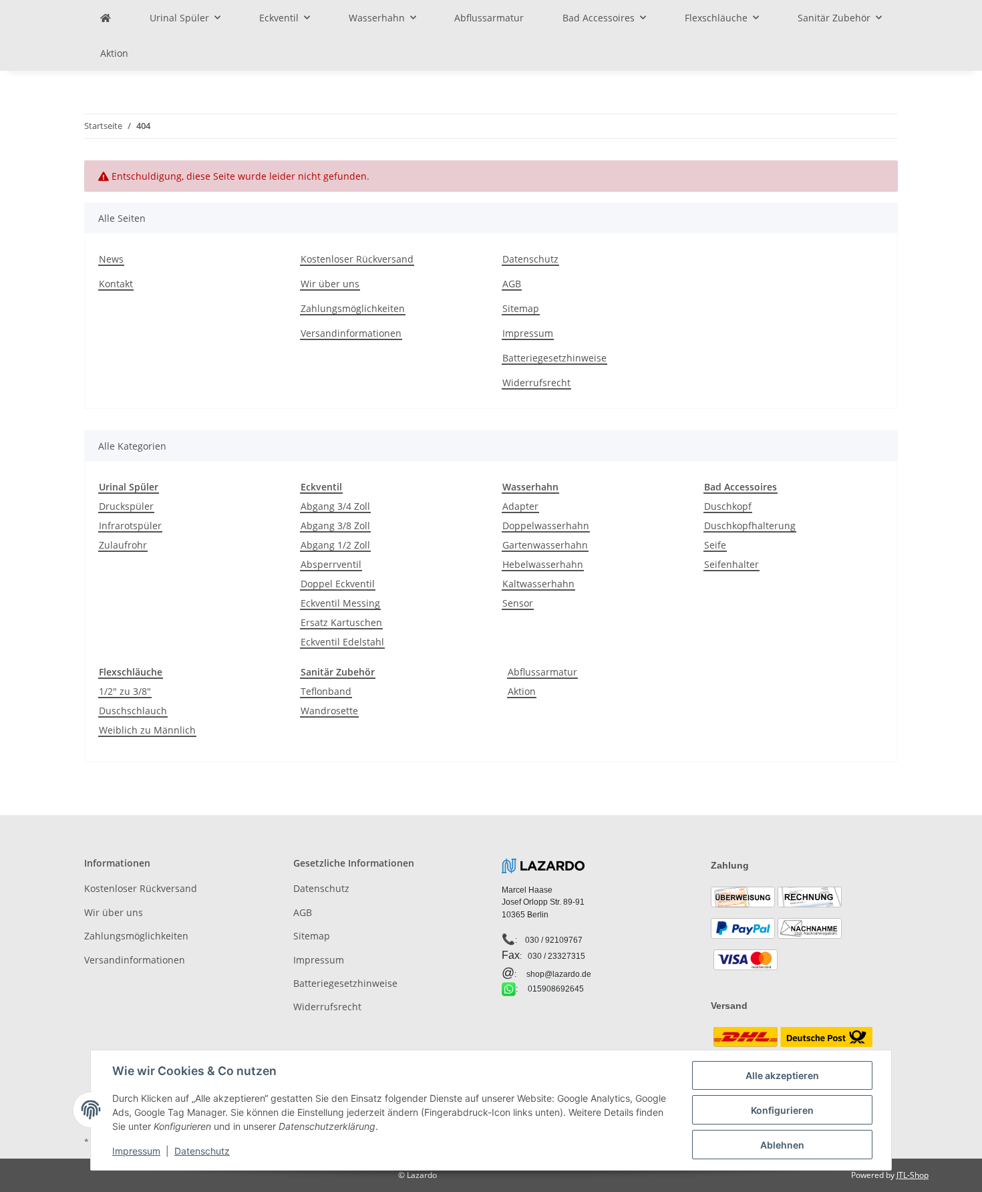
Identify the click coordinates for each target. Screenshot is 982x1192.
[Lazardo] (105, 17)
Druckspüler (126, 506)
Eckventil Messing (340, 603)
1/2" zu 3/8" (125, 691)
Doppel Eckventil (338, 583)
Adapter (520, 506)
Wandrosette (329, 710)
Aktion (522, 691)
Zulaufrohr (123, 545)
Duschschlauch (133, 710)
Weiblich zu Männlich (147, 730)
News (111, 259)
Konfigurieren (782, 1110)
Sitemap (520, 308)
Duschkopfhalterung (750, 525)
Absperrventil (331, 564)
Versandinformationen (351, 333)
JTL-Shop (912, 1175)
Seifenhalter (731, 564)
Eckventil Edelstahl (342, 641)
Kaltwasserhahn (538, 583)
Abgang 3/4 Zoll (335, 506)
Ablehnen (782, 1145)
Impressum (527, 333)
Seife (715, 545)
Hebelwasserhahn (542, 564)
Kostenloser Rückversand (357, 259)
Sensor (517, 603)
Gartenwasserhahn (545, 545)
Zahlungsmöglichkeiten (353, 308)
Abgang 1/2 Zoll (335, 545)
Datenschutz (530, 259)
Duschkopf (728, 506)
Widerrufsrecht (536, 382)
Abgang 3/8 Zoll (335, 525)
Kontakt (116, 283)
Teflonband (326, 691)
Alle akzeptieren (782, 1075)
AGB (511, 283)
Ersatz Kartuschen (341, 622)
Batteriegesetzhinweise (554, 357)
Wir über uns (330, 283)
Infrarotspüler (130, 525)
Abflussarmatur (542, 671)
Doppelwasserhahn (545, 525)
